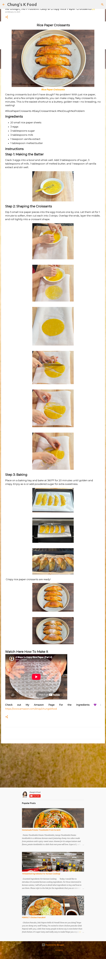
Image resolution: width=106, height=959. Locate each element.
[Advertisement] (53, 765)
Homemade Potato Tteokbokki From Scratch (41, 830)
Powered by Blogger (54, 945)
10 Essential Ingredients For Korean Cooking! (41, 874)
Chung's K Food (22, 4)
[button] (6, 17)
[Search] (102, 4)
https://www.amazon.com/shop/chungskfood (31, 708)
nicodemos (59, 950)
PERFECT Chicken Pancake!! (34, 917)
